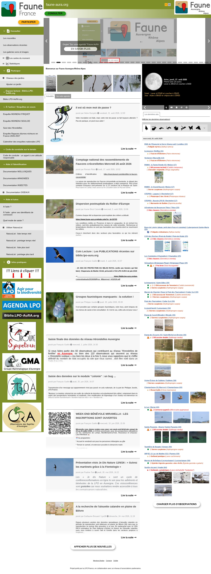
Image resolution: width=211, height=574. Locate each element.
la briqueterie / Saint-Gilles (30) (156, 283)
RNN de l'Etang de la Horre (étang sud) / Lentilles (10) (166, 144)
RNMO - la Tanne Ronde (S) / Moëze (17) (160, 165)
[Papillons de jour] (190, 128)
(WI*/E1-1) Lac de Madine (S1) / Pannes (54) (161, 454)
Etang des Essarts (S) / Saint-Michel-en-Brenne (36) (165, 335)
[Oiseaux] (146, 128)
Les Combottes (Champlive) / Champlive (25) (162, 256)
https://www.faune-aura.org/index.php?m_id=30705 (96, 219)
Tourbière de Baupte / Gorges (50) (158, 447)
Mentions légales (98, 560)
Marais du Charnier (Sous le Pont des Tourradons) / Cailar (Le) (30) (171, 292)
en (169, 4)
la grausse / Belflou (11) (153, 151)
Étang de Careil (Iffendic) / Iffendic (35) (159, 315)
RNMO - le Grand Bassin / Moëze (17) (159, 187)
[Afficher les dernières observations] (156, 119)
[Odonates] (183, 128)
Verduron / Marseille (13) (154, 158)
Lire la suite (127, 149)
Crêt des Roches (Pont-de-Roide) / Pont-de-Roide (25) (166, 236)
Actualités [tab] (50, 96)
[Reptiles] (168, 128)
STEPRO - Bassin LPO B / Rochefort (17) (160, 201)
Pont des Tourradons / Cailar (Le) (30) (159, 301)
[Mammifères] (154, 128)
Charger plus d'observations (177, 504)
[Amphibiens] (176, 128)
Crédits (115, 560)
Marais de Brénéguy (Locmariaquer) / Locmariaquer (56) (167, 461)
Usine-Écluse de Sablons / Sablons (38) (160, 381)
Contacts (109, 560)
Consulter (55, 13)
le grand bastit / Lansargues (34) (157, 308)
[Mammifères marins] (161, 128)
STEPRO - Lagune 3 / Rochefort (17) (158, 194)
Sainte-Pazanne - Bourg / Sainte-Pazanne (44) (162, 427)
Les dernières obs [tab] (152, 114)
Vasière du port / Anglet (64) (155, 468)
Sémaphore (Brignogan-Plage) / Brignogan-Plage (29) (166, 263)
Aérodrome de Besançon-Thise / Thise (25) (161, 208)
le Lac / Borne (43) (151, 407)
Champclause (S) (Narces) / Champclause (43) (163, 387)
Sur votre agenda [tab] (63, 96)
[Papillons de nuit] (198, 128)
